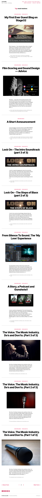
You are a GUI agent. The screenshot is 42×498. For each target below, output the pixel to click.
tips (22, 111)
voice (26, 373)
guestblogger (27, 55)
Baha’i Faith (38, 2)
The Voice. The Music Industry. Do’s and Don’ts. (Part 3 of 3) (21, 334)
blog (16, 55)
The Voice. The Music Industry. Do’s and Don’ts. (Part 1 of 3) (21, 433)
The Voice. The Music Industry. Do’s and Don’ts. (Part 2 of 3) (21, 386)
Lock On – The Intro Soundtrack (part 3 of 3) (21, 151)
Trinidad (31, 56)
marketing (11, 56)
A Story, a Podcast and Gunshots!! (21, 288)
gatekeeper (21, 110)
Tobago (28, 56)
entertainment (23, 55)
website (26, 111)
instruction (24, 110)
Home (23, 1)
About (26, 1)
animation (14, 55)
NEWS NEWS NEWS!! (17, 14)
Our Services (29, 1)
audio (13, 110)
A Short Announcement (21, 121)
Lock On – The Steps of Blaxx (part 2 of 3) (21, 194)
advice (11, 55)
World (13, 57)
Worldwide (15, 57)
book (11, 320)
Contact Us (34, 2)
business (19, 55)
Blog (33, 1)
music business (18, 56)
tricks (24, 111)
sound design (25, 56)
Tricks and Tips (25, 14)
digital (13, 180)
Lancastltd (4, 1)
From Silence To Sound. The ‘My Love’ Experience (21, 237)
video (13, 181)
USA (11, 57)
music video (26, 180)
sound (21, 56)
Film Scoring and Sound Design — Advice (21, 70)
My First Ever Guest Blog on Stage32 (21, 19)
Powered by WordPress (13, 495)
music (14, 56)
